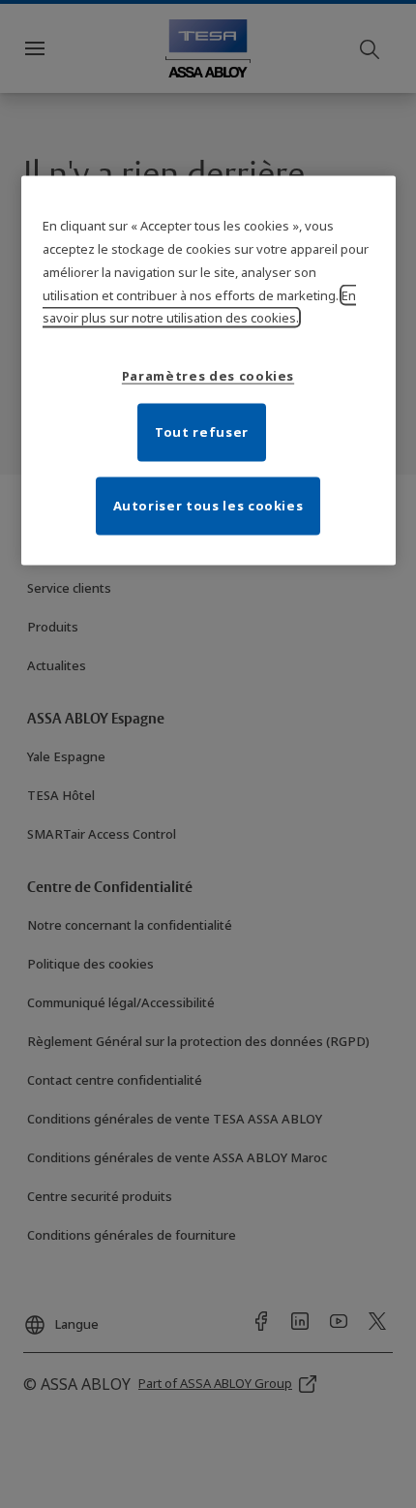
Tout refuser (202, 432)
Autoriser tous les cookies (208, 505)
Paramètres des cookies (208, 376)
